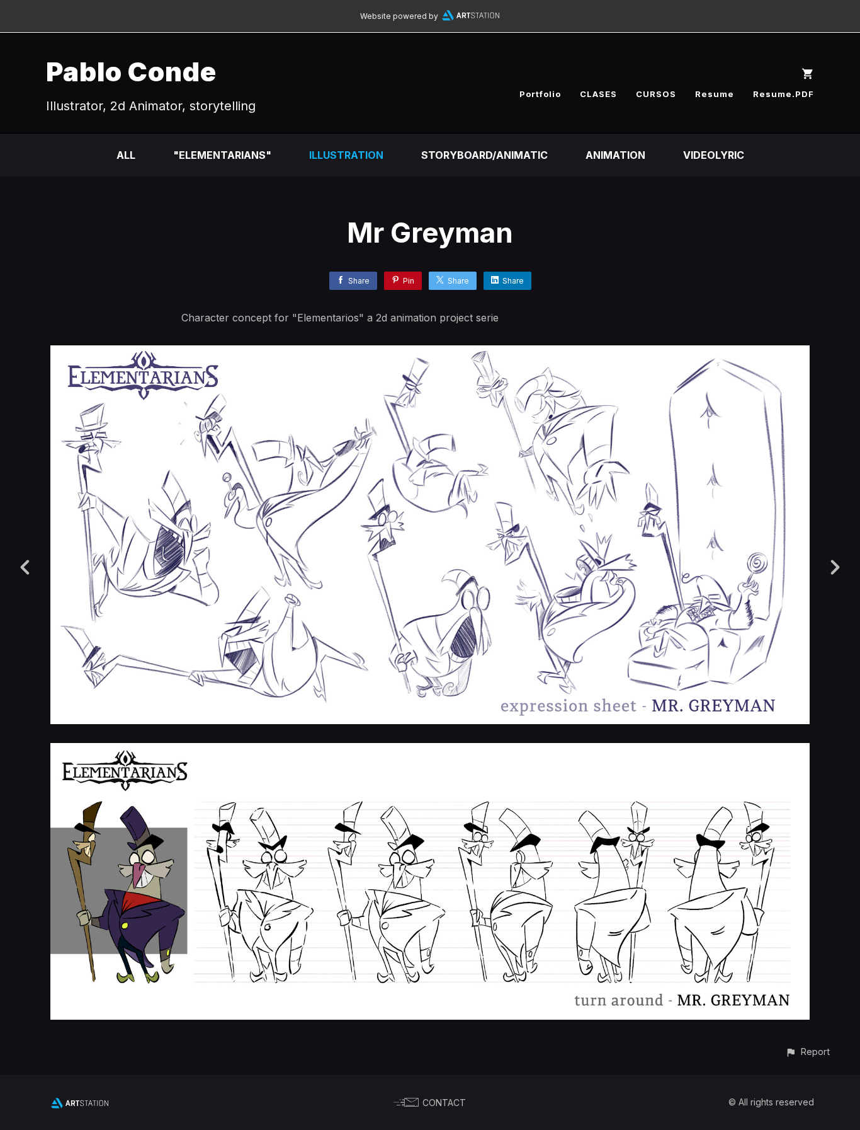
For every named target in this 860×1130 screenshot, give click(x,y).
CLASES (598, 94)
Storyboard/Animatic (484, 155)
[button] (807, 1051)
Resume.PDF (783, 94)
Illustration (346, 155)
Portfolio (540, 94)
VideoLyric (713, 155)
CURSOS (656, 94)
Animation (615, 155)
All (125, 155)
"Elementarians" (222, 155)
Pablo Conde (131, 71)
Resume (714, 94)
